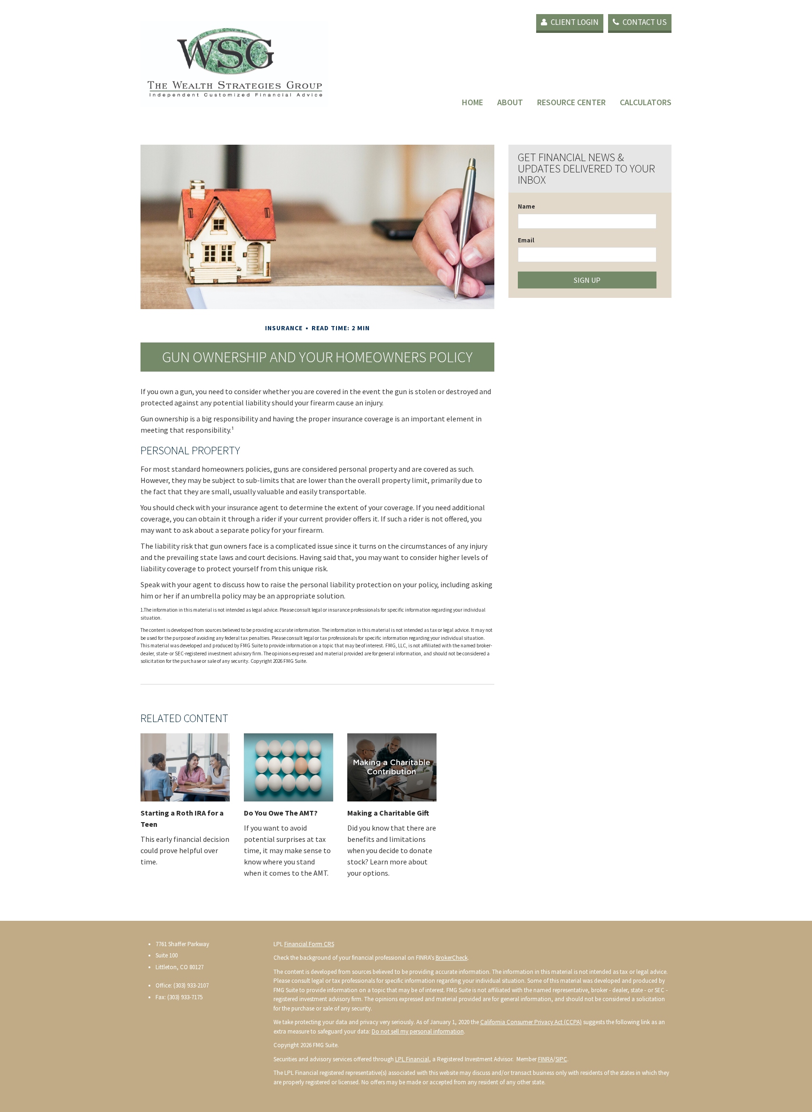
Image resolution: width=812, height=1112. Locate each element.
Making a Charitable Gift (388, 812)
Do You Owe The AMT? (281, 812)
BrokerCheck (452, 958)
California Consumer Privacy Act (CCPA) (531, 1022)
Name (526, 206)
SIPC (561, 1059)
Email (526, 240)
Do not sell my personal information (418, 1031)
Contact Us (644, 22)
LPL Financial (412, 1059)
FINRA (545, 1059)
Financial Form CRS (309, 944)
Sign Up (587, 280)
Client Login (574, 22)
